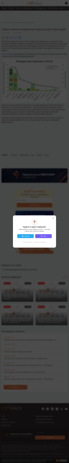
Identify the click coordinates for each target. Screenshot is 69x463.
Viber (44, 236)
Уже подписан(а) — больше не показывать (34, 242)
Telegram (27, 236)
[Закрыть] (53, 218)
